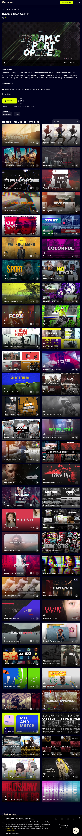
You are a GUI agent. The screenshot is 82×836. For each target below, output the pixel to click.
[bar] (79, 2)
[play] (5, 63)
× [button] (79, 817)
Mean (7, 17)
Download (6, 106)
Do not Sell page (10, 830)
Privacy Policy (10, 828)
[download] (37, 142)
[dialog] (41, 825)
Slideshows (7, 114)
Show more (8, 84)
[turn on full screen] (31, 143)
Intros (17, 114)
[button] (29, 833)
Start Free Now (66, 2)
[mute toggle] (5, 139)
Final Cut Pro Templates (10, 9)
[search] (76, 2)
